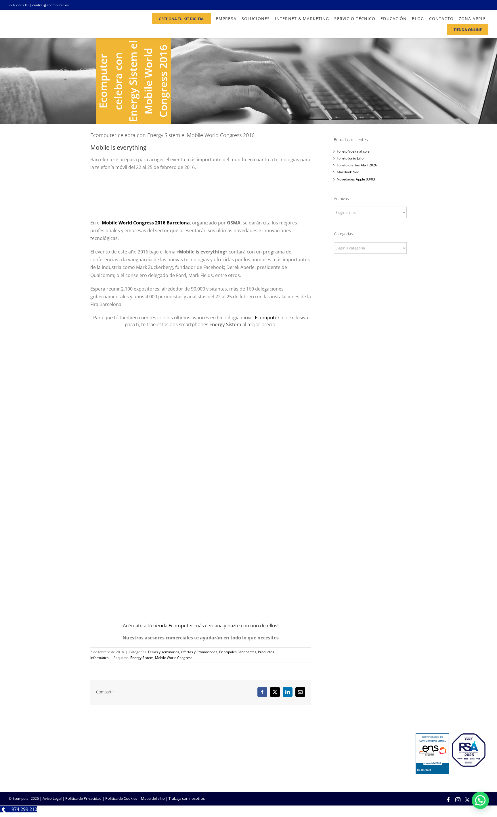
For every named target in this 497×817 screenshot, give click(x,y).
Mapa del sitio (153, 798)
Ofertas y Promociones (199, 651)
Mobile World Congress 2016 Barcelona (146, 223)
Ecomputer (267, 317)
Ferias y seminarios (163, 651)
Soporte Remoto (348, 756)
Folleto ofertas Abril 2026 (357, 165)
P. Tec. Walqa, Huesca (27, 755)
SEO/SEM (261, 772)
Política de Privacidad (83, 798)
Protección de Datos (188, 772)
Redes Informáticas (187, 748)
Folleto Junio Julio (350, 158)
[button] (480, 800)
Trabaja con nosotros (187, 798)
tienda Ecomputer (173, 625)
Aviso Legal (52, 798)
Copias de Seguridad (351, 772)
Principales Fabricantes (237, 651)
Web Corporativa (267, 748)
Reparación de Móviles (353, 764)
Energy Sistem (141, 657)
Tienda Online (264, 756)
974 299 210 (18, 5)
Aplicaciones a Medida (271, 764)
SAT (337, 748)
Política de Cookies (121, 798)
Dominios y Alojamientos (192, 756)
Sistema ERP (181, 764)
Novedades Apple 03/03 (356, 179)
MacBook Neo (348, 172)
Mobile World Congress (173, 657)
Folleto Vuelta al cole (353, 151)
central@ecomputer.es (50, 5)
